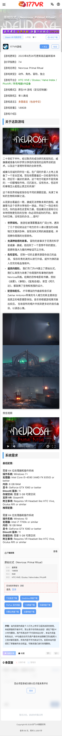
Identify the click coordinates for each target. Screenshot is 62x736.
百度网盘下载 (45, 605)
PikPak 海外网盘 (13, 605)
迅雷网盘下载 (29, 612)
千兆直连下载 (11, 598)
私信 (55, 47)
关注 (45, 47)
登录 (14, 589)
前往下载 (54, 37)
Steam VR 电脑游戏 (13, 37)
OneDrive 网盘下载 (29, 598)
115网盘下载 (30, 605)
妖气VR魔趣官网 (38, 724)
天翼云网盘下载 (12, 612)
